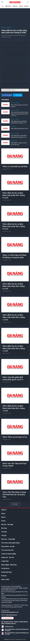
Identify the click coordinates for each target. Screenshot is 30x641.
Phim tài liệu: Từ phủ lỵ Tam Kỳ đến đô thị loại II (19, 143)
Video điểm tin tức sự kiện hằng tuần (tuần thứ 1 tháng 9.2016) (19, 122)
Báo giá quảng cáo (7, 618)
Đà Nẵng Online (9, 626)
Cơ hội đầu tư (5, 568)
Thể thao (4, 532)
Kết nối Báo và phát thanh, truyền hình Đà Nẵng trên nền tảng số (14, 622)
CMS (12, 639)
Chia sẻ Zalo (18, 95)
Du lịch (3, 521)
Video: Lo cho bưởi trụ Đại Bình (14, 166)
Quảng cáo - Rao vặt (7, 557)
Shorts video (5, 579)
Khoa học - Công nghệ (8, 539)
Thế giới (3, 535)
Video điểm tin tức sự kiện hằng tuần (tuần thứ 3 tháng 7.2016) (13, 408)
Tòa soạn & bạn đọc (7, 550)
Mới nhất (8, 6)
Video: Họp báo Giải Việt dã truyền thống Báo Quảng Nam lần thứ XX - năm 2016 (19, 113)
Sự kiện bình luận (6, 572)
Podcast (3, 576)
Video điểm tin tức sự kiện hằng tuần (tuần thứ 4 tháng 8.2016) (19, 136)
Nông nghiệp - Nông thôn (9, 565)
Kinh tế (26, 6)
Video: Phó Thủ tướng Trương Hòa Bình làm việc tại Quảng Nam (14, 494)
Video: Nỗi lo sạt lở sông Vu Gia (14, 437)
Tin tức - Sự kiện (6, 27)
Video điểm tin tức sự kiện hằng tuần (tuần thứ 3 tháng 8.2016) (13, 195)
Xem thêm (15, 504)
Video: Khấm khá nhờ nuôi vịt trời (19, 128)
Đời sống (4, 528)
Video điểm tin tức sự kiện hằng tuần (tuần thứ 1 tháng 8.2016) (13, 286)
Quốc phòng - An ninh (7, 546)
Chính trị (14, 6)
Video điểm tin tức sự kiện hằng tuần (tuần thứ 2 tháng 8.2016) (13, 226)
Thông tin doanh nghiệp (8, 554)
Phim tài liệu (14, 141)
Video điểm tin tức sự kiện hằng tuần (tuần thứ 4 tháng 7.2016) (13, 317)
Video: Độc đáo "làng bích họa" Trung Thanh (14, 464)
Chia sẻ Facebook (8, 95)
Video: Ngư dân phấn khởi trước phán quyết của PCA (12, 378)
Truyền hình (4, 561)
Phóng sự (13, 126)
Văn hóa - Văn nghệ (7, 524)
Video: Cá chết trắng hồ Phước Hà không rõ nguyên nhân (14, 256)
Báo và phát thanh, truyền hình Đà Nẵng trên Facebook (17, 630)
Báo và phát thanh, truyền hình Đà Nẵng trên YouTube (17, 633)
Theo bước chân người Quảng (10, 543)
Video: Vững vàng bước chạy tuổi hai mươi (19, 105)
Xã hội (21, 6)
